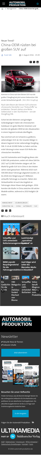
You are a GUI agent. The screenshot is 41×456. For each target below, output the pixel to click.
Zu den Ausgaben (20, 414)
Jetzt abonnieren (20, 352)
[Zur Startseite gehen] (17, 4)
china (18, 206)
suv (35, 206)
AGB (2, 442)
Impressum (20, 442)
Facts (31, 444)
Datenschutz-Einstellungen (11, 444)
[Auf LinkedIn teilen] (38, 62)
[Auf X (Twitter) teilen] (34, 62)
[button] (3, 291)
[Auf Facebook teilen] (31, 62)
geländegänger (21, 203)
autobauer (27, 206)
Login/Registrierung (38, 4)
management (7, 203)
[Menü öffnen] (4, 4)
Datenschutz (10, 442)
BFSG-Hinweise (31, 442)
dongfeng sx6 (7, 206)
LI (33, 422)
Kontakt (25, 444)
